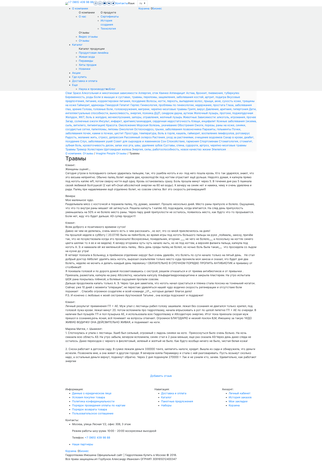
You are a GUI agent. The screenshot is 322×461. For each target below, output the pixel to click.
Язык (131, 3)
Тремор (81, 149)
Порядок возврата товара (89, 409)
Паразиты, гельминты (217, 129)
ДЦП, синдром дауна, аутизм (174, 113)
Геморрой (112, 105)
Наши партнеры (82, 444)
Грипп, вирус (197, 109)
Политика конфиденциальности (93, 401)
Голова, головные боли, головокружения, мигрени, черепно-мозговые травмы (135, 109)
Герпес (135, 105)
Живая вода (87, 56)
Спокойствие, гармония (183, 141)
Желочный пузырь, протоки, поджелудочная (223, 113)
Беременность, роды (79, 97)
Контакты (121, 3)
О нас (82, 16)
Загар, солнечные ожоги (82, 121)
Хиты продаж (88, 64)
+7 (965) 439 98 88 (81, 2)
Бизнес (157, 8)
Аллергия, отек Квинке (153, 93)
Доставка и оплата (84, 81)
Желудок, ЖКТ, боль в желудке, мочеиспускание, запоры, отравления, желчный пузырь (124, 117)
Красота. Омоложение (121, 125)
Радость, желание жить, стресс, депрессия (94, 137)
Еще (75, 85)
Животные (190, 117)
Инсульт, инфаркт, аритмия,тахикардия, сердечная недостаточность (145, 121)
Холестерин (95, 149)
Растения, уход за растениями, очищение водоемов (187, 137)
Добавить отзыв (161, 375)
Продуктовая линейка (93, 52)
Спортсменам (209, 141)
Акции (76, 72)
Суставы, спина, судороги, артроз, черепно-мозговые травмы (204, 145)
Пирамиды (86, 60)
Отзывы (84, 40)
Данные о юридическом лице (91, 393)
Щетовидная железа (118, 149)
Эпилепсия (219, 149)
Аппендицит (177, 93)
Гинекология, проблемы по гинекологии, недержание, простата (183, 105)
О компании (80, 8)
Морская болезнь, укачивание (157, 125)
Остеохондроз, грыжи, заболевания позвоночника (168, 129)
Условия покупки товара (88, 397)
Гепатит (124, 105)
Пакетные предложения (177, 401)
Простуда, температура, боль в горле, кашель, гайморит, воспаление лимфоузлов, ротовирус (187, 133)
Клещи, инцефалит (204, 121)
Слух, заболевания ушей (97, 141)
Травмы (70, 149)
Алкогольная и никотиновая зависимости (110, 93)
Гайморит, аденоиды (91, 105)
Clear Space (73, 93)
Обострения (186, 125)
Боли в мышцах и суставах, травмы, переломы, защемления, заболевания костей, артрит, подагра (160, 97)
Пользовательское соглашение (92, 413)
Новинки (84, 68)
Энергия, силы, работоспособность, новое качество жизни (172, 149)
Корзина (144, 8)
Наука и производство (94, 89)
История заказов (240, 397)
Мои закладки (238, 401)
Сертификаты (110, 16)
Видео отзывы (88, 36)
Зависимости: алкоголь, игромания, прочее (227, 117)
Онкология (126, 129)
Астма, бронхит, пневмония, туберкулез (212, 93)
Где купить (79, 77)
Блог (112, 89)
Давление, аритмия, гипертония (227, 109)
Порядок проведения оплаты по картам (98, 405)
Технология (108, 28)
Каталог (77, 44)
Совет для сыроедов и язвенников (137, 141)
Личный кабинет (240, 393)
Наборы (166, 405)
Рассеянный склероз (138, 137)
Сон (164, 141)
